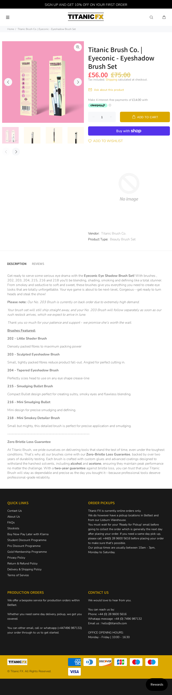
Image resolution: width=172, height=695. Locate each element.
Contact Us (14, 511)
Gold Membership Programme (27, 552)
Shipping (111, 80)
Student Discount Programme (26, 540)
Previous (8, 82)
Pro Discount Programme (23, 546)
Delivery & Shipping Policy (24, 569)
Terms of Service (18, 575)
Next (78, 82)
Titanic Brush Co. (113, 233)
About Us (13, 517)
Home (10, 29)
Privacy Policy (16, 558)
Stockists (13, 528)
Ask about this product (109, 90)
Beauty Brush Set (123, 239)
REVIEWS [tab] (38, 264)
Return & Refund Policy (22, 563)
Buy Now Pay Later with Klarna (27, 534)
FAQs (11, 522)
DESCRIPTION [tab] (16, 264)
